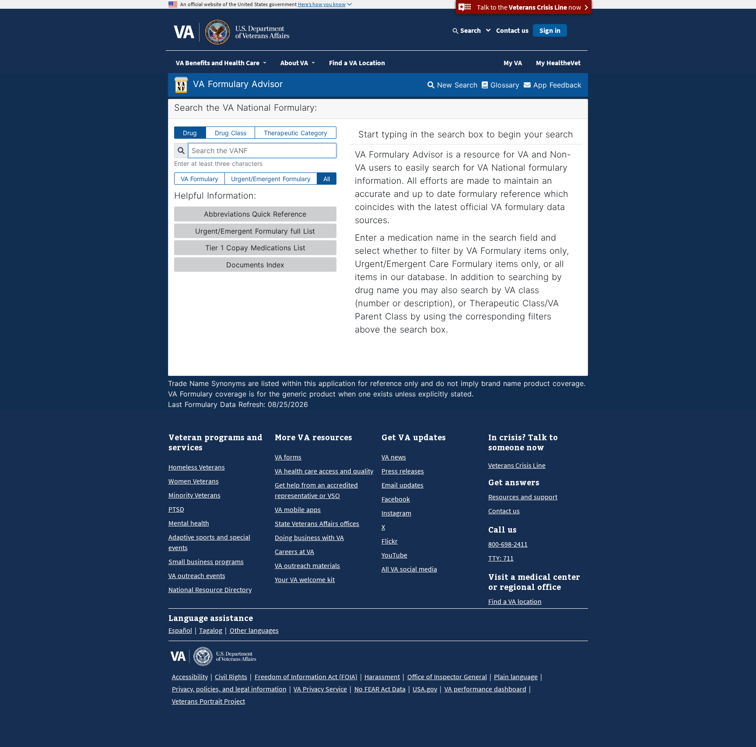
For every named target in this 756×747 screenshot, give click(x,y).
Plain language (516, 676)
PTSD (176, 509)
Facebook (396, 498)
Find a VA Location (357, 62)
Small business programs (206, 561)
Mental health (188, 523)
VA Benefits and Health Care (217, 62)
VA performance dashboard (485, 688)
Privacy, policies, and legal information (229, 688)
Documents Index (255, 264)
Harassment (382, 676)
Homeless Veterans (196, 467)
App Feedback (556, 85)
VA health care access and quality (324, 470)
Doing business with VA (309, 537)
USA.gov (425, 688)
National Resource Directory (210, 589)
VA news (394, 456)
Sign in (549, 30)
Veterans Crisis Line (517, 465)
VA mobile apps (298, 509)
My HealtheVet (558, 62)
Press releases (403, 470)
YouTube (394, 555)
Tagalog (210, 630)
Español (180, 630)
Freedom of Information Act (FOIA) (306, 676)
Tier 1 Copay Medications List (255, 247)
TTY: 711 (501, 558)
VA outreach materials (307, 565)
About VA (294, 62)
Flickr (390, 541)
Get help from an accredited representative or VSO (316, 490)
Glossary (503, 85)
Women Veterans (193, 481)
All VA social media (409, 569)
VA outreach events (196, 575)
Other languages (254, 630)
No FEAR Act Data (380, 688)
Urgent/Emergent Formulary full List (255, 231)
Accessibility (190, 676)
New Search (455, 85)
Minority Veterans (194, 495)
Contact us (512, 30)
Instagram (396, 513)
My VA (513, 62)
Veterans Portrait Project (208, 701)
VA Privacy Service (320, 688)
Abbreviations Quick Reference (255, 214)
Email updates (403, 484)
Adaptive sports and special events (209, 542)
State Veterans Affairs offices (317, 523)
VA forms (288, 456)
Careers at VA (294, 551)
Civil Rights (231, 676)
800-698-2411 (508, 544)
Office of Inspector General (447, 676)
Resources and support (522, 496)
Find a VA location (515, 601)
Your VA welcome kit (305, 579)
